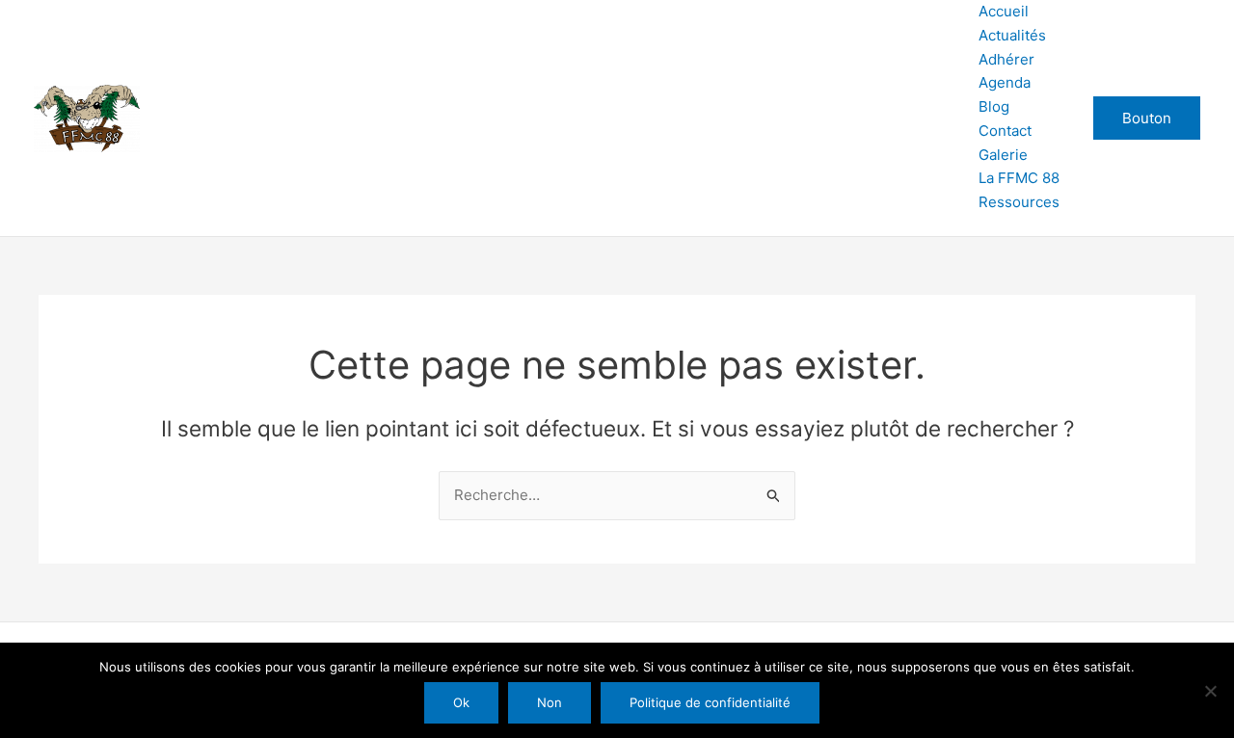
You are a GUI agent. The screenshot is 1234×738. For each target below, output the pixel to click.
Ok (461, 702)
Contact (1005, 130)
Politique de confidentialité (710, 702)
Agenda (1005, 82)
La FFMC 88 (1019, 178)
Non (549, 702)
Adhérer (1006, 59)
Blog (994, 106)
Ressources (1019, 202)
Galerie (1003, 154)
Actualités (1012, 35)
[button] (1146, 118)
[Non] (1210, 690)
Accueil (1004, 11)
